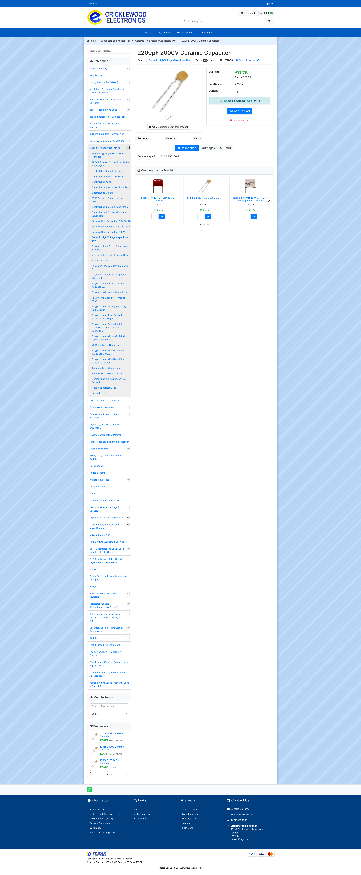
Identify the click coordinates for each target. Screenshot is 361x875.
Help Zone (187, 827)
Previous (142, 138)
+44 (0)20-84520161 (242, 814)
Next (197, 138)
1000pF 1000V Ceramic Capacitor (112, 761)
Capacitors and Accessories (115, 40)
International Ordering (101, 818)
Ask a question (169, 126)
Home (148, 32)
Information (207, 32)
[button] (248, 13)
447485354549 (239, 820)
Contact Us (92, 3)
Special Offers (189, 809)
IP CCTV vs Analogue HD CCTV (106, 832)
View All (171, 138)
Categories (163, 32)
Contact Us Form (239, 808)
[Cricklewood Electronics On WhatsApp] (89, 789)
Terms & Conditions (99, 823)
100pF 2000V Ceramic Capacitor (112, 748)
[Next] (269, 200)
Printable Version (247, 60)
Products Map (189, 818)
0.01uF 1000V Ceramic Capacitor (112, 734)
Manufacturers (184, 32)
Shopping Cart (144, 814)
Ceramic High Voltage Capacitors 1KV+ (156, 40)
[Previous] (91, 772)
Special (269, 3)
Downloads (95, 827)
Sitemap (186, 823)
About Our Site (97, 809)
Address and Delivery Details (104, 814)
